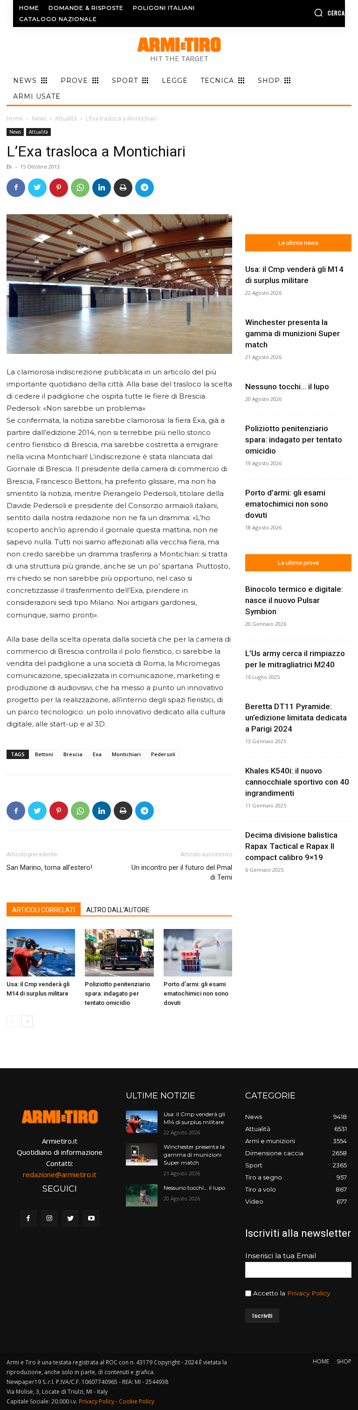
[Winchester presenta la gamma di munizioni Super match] (142, 1154)
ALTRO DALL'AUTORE (118, 910)
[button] (308, 12)
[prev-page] (12, 1021)
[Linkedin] (101, 187)
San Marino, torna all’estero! (49, 867)
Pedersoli (163, 754)
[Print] (123, 187)
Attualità (66, 118)
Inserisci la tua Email (280, 1255)
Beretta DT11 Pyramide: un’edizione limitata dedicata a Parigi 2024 (296, 717)
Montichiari (126, 754)
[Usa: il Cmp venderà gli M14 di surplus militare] (41, 952)
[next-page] (27, 1021)
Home (15, 118)
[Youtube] (91, 1218)
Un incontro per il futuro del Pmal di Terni (181, 872)
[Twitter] (37, 187)
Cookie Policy (136, 1401)
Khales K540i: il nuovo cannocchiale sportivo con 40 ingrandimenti (297, 782)
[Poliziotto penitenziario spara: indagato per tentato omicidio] (119, 952)
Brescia (73, 754)
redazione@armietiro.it (59, 1174)
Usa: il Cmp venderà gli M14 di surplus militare (194, 1118)
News (39, 118)
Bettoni (44, 754)
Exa (97, 754)
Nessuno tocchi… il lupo (287, 386)
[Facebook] (16, 187)
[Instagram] (49, 1218)
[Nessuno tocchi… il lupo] (142, 1195)
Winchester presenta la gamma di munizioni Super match (292, 333)
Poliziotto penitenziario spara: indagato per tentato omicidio (117, 993)
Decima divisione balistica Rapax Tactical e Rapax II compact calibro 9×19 (291, 846)
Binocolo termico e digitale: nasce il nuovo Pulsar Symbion (294, 600)
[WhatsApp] (80, 187)
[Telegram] (144, 187)
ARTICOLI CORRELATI (43, 910)
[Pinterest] (58, 187)
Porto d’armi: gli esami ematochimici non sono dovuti (196, 993)
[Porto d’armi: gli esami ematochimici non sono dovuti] (198, 952)
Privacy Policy (308, 1293)
